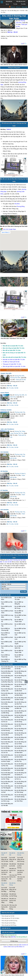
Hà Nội (22, 10)
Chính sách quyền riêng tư (15, 946)
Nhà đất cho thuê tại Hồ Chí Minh (4, 872)
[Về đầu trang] (26, 974)
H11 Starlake (5, 452)
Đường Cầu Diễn (19, 395)
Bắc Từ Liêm (10, 388)
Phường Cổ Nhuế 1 (20, 473)
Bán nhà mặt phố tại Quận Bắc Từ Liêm (14, 357)
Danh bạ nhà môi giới (8, 912)
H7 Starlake (4, 490)
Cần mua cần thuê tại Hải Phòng (13, 907)
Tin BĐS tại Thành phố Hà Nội (11, 362)
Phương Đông (20, 206)
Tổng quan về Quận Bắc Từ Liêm (12, 364)
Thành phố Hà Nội (21, 379)
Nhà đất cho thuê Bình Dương (20, 872)
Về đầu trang (14, 941)
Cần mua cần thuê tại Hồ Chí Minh (5, 878)
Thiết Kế (8, 129)
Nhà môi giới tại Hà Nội (8, 916)
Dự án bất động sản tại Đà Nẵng (4, 889)
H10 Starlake (5, 509)
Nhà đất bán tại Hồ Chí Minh (4, 866)
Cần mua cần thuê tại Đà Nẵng (5, 907)
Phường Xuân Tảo (20, 412)
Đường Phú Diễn (19, 376)
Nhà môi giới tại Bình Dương (9, 920)
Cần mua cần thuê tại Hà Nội (13, 877)
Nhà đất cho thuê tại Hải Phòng (12, 900)
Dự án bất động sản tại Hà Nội (12, 859)
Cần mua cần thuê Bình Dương (21, 878)
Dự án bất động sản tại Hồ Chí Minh (4, 859)
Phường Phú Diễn (15, 377)
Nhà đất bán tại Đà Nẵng (4, 895)
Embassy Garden (6, 410)
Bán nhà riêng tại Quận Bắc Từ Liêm (13, 348)
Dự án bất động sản (13, 10)
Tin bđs (15, 4)
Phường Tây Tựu (18, 433)
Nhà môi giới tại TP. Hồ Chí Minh (10, 918)
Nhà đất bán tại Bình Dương (20, 866)
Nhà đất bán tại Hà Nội (12, 865)
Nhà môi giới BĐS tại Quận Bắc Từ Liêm (14, 366)
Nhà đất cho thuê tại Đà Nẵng (4, 900)
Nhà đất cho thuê (20, 1)
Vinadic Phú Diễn (6, 373)
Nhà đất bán (9, 1)
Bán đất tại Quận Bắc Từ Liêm (12, 350)
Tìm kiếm (23, 4)
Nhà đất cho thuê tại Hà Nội (12, 870)
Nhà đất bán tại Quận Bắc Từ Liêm (13, 346)
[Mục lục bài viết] (26, 681)
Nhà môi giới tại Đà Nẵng (8, 923)
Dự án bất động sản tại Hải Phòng (12, 889)
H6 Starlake (4, 471)
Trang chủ (3, 10)
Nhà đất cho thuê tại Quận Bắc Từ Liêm (14, 359)
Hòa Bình (17, 203)
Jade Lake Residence (7, 429)
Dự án (7, 4)
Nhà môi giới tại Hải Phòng (9, 925)
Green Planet (5, 392)
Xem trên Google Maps (9, 229)
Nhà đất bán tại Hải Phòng (13, 895)
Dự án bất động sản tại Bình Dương (20, 859)
